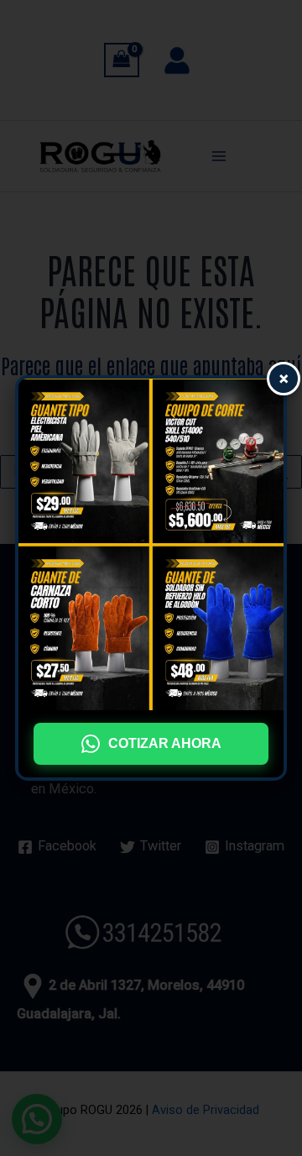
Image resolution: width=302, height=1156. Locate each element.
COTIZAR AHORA (164, 743)
